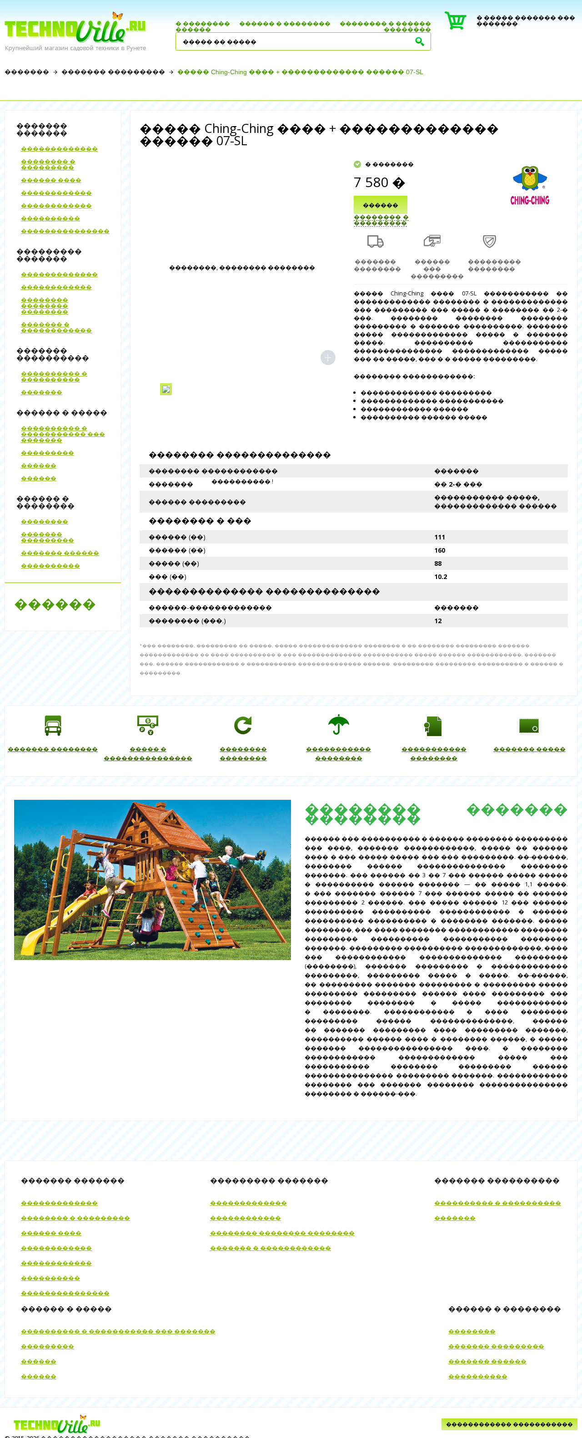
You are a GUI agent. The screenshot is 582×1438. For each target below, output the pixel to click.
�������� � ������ (385, 23)
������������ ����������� (509, 1424)
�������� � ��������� (48, 164)
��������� (47, 452)
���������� (50, 218)
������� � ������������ (56, 327)
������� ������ (60, 553)
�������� (407, 29)
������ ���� (51, 180)
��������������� (65, 231)
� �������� (203, 23)
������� (27, 72)
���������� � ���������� (54, 376)
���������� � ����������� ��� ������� (63, 434)
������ (193, 29)
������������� (59, 148)
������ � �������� (285, 23)
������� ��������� (113, 72)
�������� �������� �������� (44, 305)
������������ (56, 192)
